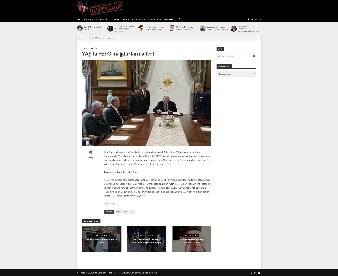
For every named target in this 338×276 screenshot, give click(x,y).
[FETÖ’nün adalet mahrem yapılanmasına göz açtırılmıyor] (110, 29)
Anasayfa (83, 38)
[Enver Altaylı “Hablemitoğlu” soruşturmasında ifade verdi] (234, 29)
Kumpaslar (153, 19)
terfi (125, 211)
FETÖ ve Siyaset (119, 19)
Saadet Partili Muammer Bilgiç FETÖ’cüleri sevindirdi (217, 28)
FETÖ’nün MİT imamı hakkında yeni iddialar (184, 28)
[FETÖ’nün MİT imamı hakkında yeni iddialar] (172, 28)
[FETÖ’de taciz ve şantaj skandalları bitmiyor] (141, 28)
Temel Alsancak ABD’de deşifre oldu (93, 28)
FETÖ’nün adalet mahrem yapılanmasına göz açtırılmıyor (124, 28)
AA (113, 203)
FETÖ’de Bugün (85, 19)
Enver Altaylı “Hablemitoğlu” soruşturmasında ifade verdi (248, 28)
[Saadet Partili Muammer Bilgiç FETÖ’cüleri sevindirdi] (203, 28)
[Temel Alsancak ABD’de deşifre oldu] (80, 28)
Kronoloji (101, 19)
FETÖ (118, 211)
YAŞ (132, 211)
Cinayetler (137, 19)
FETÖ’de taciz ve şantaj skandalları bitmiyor (154, 28)
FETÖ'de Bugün (89, 48)
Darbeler (168, 19)
